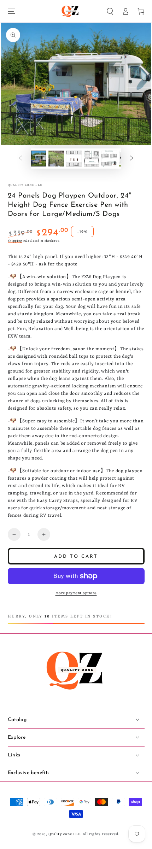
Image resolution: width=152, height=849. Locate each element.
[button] (110, 11)
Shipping (15, 241)
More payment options (76, 593)
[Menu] (11, 11)
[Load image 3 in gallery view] (74, 158)
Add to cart (76, 556)
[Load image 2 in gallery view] (56, 158)
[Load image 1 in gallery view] (38, 158)
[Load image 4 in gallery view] (91, 158)
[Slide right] (131, 158)
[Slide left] (20, 158)
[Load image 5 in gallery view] (109, 158)
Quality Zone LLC (25, 185)
